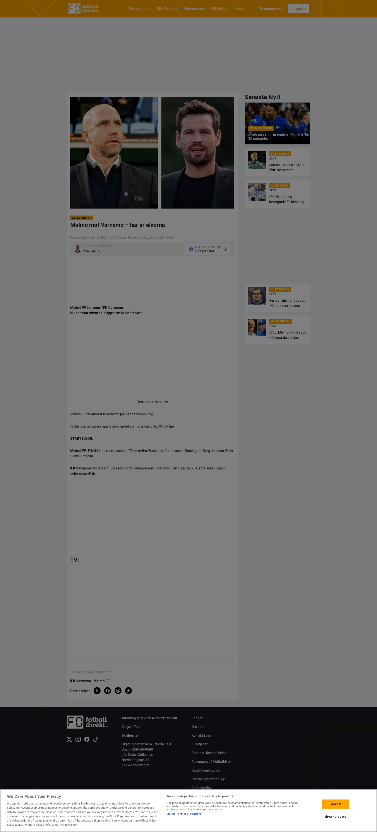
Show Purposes (335, 816)
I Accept (335, 804)
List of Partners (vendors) (184, 813)
